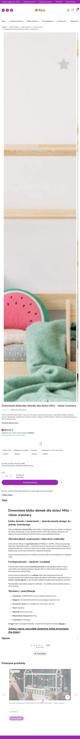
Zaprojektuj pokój (29, 2)
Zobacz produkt (16, 718)
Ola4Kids (4, 27)
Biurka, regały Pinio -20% (11, 2)
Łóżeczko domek (38, 27)
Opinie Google (70, 2)
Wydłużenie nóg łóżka (21, 450)
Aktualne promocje (45, 2)
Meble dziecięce (14, 27)
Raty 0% (59, 2)
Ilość (3, 472)
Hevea (61, 624)
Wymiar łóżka (6, 450)
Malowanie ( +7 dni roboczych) (51, 450)
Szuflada (33, 450)
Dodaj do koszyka (30, 482)
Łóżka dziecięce (25, 27)
